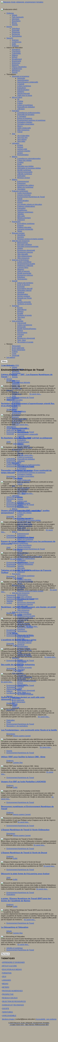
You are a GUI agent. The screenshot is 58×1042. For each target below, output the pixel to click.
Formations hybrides (24, 474)
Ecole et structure (23, 637)
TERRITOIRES (7, 1012)
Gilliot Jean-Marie (19, 411)
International (21, 662)
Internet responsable (24, 524)
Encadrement (11, 630)
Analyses (15, 392)
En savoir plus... (35, 394)
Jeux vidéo (21, 494)
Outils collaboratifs (24, 480)
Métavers (20, 622)
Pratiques (9, 761)
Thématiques (11, 427)
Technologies (17, 388)
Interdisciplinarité (23, 446)
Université (10, 434)
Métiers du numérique (25, 539)
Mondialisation (22, 646)
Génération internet (24, 643)
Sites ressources (23, 610)
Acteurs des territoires (14, 497)
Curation (20, 515)
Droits (19, 516)
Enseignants (16, 413)
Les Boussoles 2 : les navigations (18, 693)
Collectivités (10, 459)
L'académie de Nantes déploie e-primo (18, 640)
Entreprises (21, 536)
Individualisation (23, 442)
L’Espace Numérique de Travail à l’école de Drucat (24, 852)
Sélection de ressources (21, 593)
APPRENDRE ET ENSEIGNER (13, 962)
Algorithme (21, 587)
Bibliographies (22, 595)
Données (20, 589)
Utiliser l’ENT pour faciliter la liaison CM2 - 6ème (23, 757)
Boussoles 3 (11, 499)
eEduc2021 (10, 399)
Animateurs (16, 402)
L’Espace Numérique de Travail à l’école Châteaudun (25, 830)
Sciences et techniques (20, 612)
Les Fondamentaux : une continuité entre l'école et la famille (29, 730)
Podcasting (21, 560)
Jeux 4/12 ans (22, 490)
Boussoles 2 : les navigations (17, 726)
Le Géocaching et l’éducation (14, 927)
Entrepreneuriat (23, 534)
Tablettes (20, 566)
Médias (14, 509)
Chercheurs (10, 535)
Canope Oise (18, 763)
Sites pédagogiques (24, 608)
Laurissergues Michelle (21, 382)
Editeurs (15, 407)
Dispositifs (10, 517)
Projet (8, 722)
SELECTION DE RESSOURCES (14, 1001)
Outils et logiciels (23, 624)
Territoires (15, 658)
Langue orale (22, 501)
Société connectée (24, 654)
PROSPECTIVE (7, 994)
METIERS (5, 987)
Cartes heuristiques (24, 545)
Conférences (16, 394)
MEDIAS (5, 984)
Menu (4, 361)
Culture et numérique (25, 457)
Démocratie (21, 679)
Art (18, 451)
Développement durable (26, 616)
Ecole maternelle (18, 700)
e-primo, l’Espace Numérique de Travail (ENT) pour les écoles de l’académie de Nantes (26, 899)
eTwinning (21, 572)
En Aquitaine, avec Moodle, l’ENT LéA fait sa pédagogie (26, 438)
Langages (15, 495)
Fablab (19, 551)
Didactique (16, 381)
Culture (20, 455)
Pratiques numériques (20, 543)
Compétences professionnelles (28, 465)
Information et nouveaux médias (29, 520)
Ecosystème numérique (26, 576)
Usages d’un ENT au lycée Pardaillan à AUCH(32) (23, 781)
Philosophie (10, 566)
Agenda (15, 377)
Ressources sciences (25, 604)
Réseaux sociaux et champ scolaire (30, 591)
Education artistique (24, 597)
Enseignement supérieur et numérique (31, 472)
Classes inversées (24, 547)
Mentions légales (8, 1019)
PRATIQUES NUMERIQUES (12, 991)
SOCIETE (5, 1008)
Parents (15, 425)
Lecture (9, 603)
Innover (9, 379)
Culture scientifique (24, 614)
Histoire (20, 601)
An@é (15, 646)
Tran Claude (17, 578)
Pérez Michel (18, 478)
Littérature (21, 461)
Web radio (21, 568)
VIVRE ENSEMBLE (9, 1016)
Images (20, 555)
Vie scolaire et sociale (25, 694)
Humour (20, 499)
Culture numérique (13, 464)
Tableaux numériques (25, 564)
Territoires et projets (24, 656)
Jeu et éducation (23, 488)
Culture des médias (24, 513)
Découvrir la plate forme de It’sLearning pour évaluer (25, 874)
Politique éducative (24, 580)
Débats (14, 367)
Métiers (14, 532)
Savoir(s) (9, 390)
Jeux (13, 486)
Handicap (20, 645)
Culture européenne (24, 677)
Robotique (21, 629)
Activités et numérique (14, 948)
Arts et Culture (17, 450)
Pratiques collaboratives (26, 559)
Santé (19, 652)
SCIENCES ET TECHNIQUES (13, 1005)
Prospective (16, 574)
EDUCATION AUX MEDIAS (12, 969)
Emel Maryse (18, 549)
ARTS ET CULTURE (9, 966)
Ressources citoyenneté (26, 602)
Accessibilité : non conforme (46, 1019)
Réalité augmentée (24, 625)
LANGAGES (6, 980)
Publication (21, 528)
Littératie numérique (24, 526)
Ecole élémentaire (18, 702)
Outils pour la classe (13, 430)
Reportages (16, 373)
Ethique (20, 683)
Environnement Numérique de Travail (31, 549)
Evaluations (21, 440)
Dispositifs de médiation (26, 459)
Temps (19, 583)
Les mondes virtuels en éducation (29, 557)
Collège (15, 704)
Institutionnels (17, 421)
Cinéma (20, 453)
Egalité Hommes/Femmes (26, 681)
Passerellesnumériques (15, 506)
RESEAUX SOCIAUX (10, 998)
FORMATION (6, 973)
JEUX (4, 977)
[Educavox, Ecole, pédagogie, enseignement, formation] (22, 2)
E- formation (21, 469)
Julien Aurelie (18, 444)
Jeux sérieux (22, 492)
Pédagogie (16, 385)
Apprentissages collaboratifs (27, 434)
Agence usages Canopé (22, 518)
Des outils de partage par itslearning (18, 664)
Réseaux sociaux (23, 530)
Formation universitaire (25, 476)
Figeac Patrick (18, 670)
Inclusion (20, 687)
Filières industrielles (19, 419)
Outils (14, 396)
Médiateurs (16, 423)
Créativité (20, 436)
